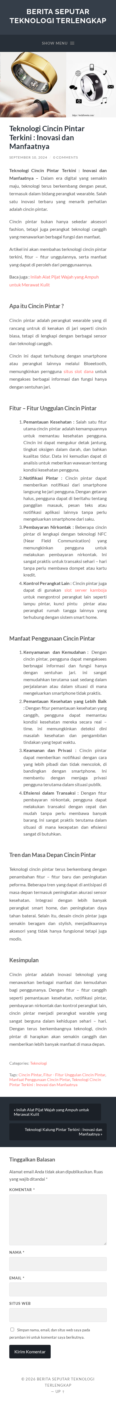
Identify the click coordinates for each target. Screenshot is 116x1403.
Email (16, 1278)
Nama (16, 1252)
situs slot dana (78, 371)
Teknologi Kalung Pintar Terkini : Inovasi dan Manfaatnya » (63, 1131)
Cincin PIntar (30, 1075)
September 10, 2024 (28, 157)
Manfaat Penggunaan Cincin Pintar (39, 1079)
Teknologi (38, 1063)
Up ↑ (60, 1391)
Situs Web (20, 1303)
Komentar (22, 1189)
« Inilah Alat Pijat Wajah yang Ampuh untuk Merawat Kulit (51, 1112)
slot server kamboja (85, 590)
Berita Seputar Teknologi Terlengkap (58, 16)
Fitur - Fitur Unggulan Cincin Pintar (74, 1075)
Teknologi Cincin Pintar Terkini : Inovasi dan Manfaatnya (55, 1082)
